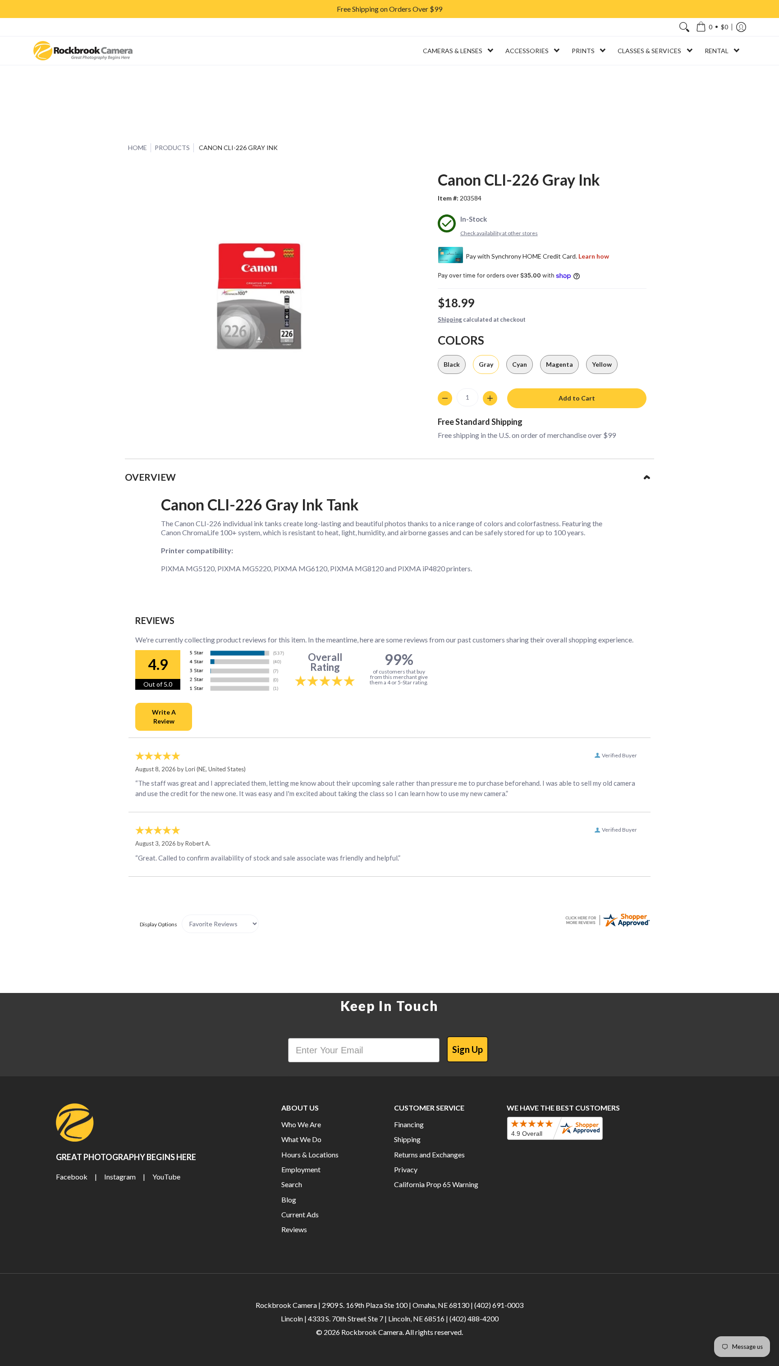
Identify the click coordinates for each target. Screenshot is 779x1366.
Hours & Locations (310, 1154)
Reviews (294, 1229)
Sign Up (467, 1049)
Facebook (71, 1176)
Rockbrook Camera (372, 1332)
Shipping (450, 319)
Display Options (158, 924)
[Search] (684, 27)
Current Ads (300, 1214)
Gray (486, 364)
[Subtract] (445, 398)
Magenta (559, 364)
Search (291, 1184)
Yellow (602, 364)
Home (137, 147)
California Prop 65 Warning (436, 1184)
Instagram (120, 1176)
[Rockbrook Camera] (83, 50)
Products (172, 147)
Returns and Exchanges (429, 1154)
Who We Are (301, 1124)
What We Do (301, 1139)
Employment (301, 1169)
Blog (288, 1199)
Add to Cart (577, 398)
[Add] (490, 398)
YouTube (166, 1176)
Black (452, 364)
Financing (409, 1124)
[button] (712, 27)
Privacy (405, 1169)
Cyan (519, 364)
